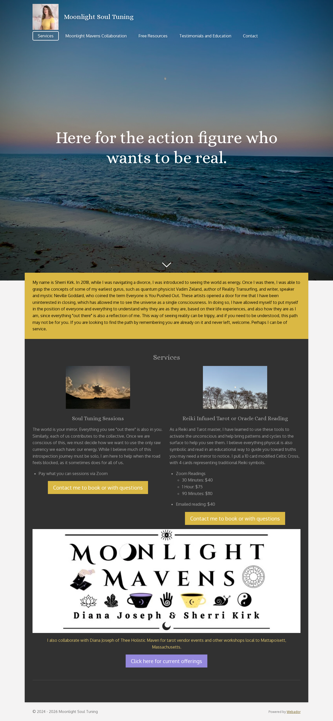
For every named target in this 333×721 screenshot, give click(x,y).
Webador (293, 712)
